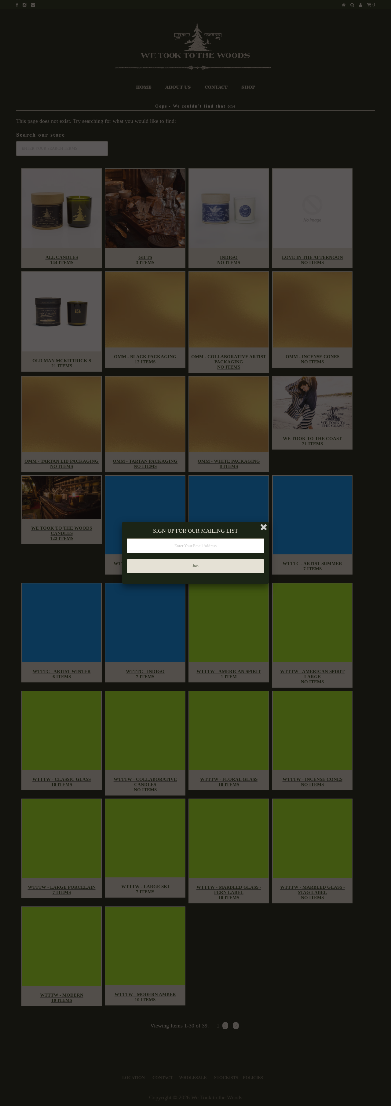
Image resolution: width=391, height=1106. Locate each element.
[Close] (263, 527)
